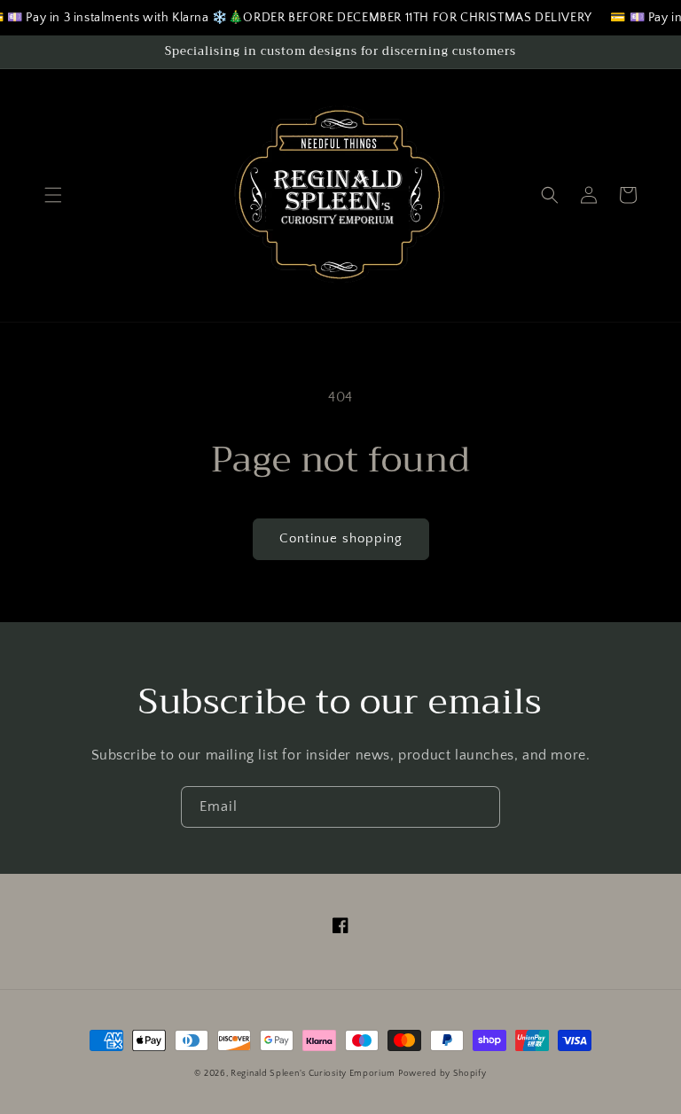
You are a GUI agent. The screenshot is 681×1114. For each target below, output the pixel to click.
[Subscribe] (479, 807)
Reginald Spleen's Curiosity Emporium (313, 1074)
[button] (53, 194)
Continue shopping (341, 538)
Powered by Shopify (442, 1074)
